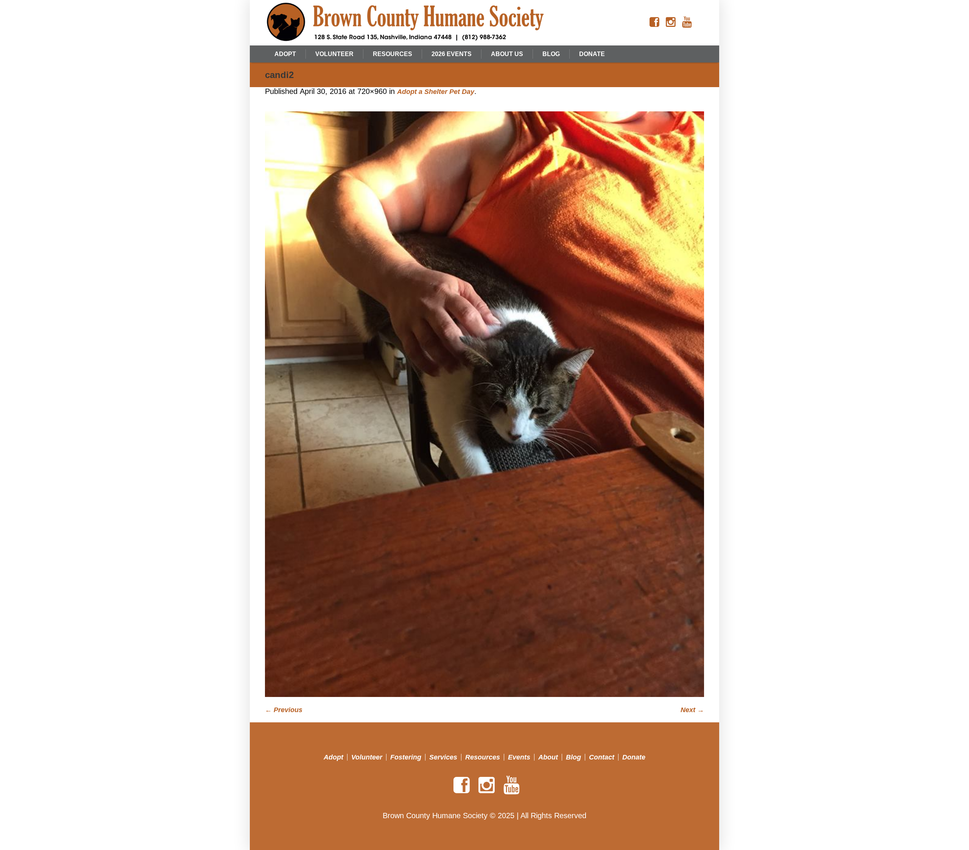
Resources (482, 757)
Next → (692, 710)
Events (519, 757)
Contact (601, 757)
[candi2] (484, 404)
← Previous (283, 710)
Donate (633, 757)
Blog (573, 757)
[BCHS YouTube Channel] (687, 22)
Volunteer (366, 757)
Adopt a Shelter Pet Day (435, 91)
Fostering (405, 757)
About (548, 757)
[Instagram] (670, 22)
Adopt (333, 757)
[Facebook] (654, 22)
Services (443, 757)
